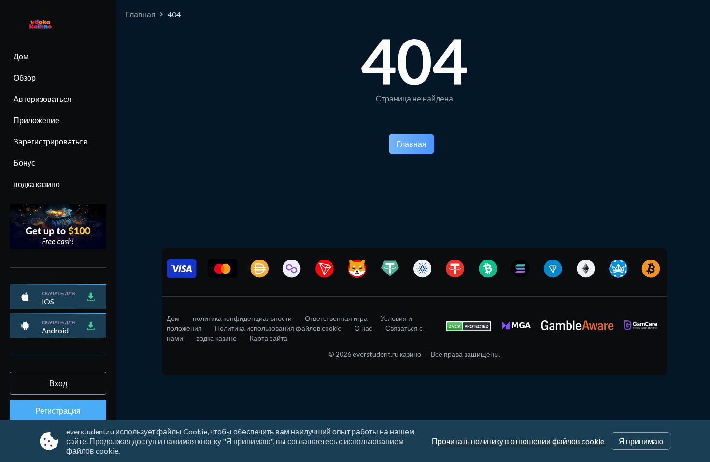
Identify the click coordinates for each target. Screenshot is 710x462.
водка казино (37, 183)
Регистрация (58, 410)
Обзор (25, 77)
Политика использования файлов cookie (278, 328)
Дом (21, 56)
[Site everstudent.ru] (36, 25)
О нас (363, 328)
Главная (141, 14)
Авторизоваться (42, 98)
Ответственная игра (336, 318)
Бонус (24, 162)
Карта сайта (268, 338)
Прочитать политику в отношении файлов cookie (518, 441)
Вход (58, 383)
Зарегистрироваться (50, 141)
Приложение (36, 120)
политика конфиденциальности (242, 318)
